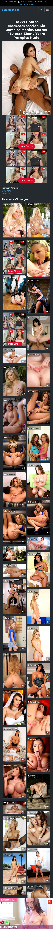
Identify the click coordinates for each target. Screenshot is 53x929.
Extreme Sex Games (26, 4)
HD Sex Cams (11, 1)
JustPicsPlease (26, 1)
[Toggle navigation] (47, 9)
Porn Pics (6, 193)
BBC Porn (6, 190)
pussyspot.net (10, 9)
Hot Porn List (40, 1)
